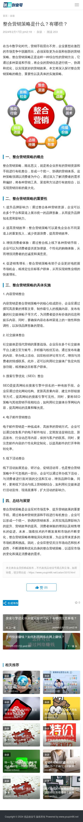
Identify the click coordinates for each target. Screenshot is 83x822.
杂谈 (39, 32)
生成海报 (12, 603)
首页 (5, 15)
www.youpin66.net (68, 816)
